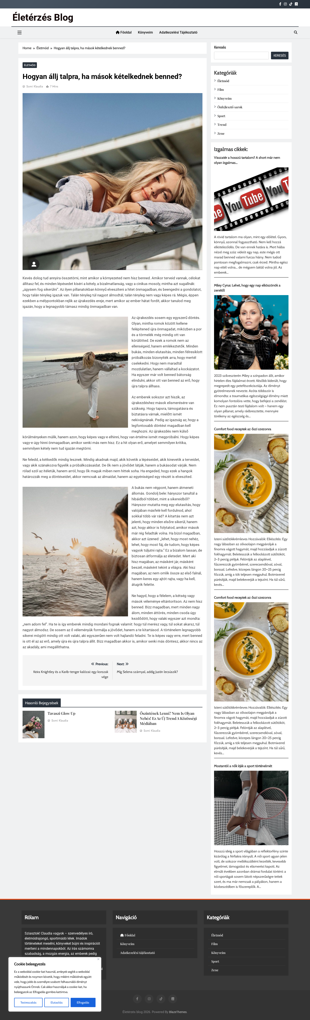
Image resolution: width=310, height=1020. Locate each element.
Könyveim (145, 32)
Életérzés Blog (42, 17)
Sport (221, 116)
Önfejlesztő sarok (229, 107)
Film (220, 89)
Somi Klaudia (34, 86)
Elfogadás (83, 1002)
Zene (221, 133)
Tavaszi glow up (61, 713)
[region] (54, 984)
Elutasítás (57, 1002)
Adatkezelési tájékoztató (178, 32)
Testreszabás (28, 1002)
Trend (221, 124)
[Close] (98, 959)
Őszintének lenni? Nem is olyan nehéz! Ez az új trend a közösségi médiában (168, 718)
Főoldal (126, 32)
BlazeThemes (178, 1012)
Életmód (29, 65)
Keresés (220, 47)
